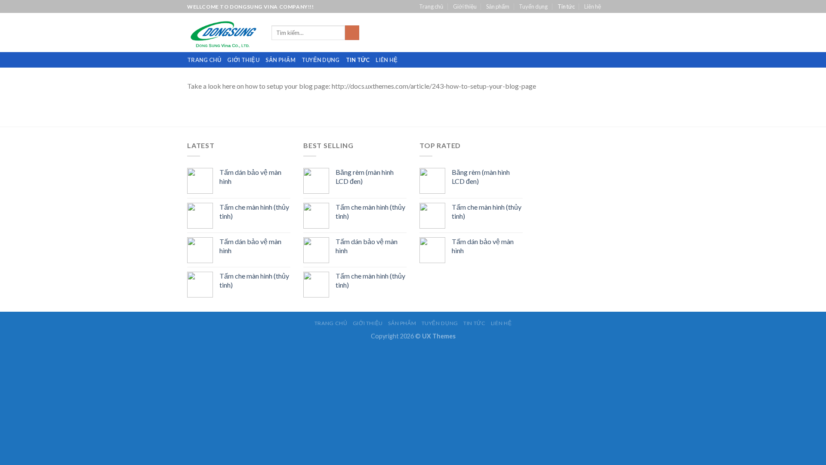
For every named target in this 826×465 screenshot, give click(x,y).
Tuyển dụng (533, 6)
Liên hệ (592, 6)
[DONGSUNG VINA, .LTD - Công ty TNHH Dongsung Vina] (223, 33)
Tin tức (566, 6)
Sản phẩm (497, 6)
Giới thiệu (465, 6)
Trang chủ (431, 6)
